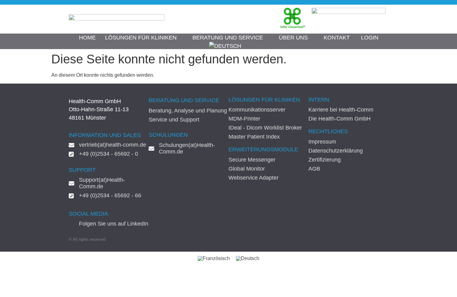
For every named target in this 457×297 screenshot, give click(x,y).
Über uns (293, 37)
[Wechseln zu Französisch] (214, 258)
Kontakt (337, 37)
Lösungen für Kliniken (141, 37)
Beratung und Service (227, 37)
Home (87, 37)
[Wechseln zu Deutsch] (247, 258)
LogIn (369, 37)
